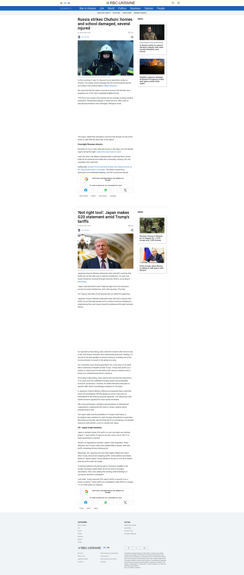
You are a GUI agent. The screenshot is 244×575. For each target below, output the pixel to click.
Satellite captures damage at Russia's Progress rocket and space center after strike (152, 80)
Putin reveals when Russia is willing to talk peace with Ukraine (151, 268)
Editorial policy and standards (109, 553)
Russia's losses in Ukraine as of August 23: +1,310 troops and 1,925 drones (151, 238)
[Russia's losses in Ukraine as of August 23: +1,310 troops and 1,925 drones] (152, 226)
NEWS (140, 19)
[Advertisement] (105, 120)
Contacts (103, 562)
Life (102, 8)
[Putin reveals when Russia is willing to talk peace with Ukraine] (152, 256)
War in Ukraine (87, 8)
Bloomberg (82, 282)
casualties (113, 196)
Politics (122, 8)
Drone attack (103, 196)
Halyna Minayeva (110, 86)
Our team (80, 562)
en (65, 3)
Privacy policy (104, 556)
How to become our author (108, 559)
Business (135, 8)
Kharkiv (93, 196)
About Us (80, 553)
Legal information (83, 559)
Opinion (148, 8)
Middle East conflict (104, 13)
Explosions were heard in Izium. (109, 152)
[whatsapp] (144, 548)
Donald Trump (127, 13)
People (161, 8)
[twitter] (136, 548)
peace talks (116, 13)
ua (61, 3)
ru (69, 3)
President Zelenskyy (140, 13)
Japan (96, 508)
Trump (81, 508)
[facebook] (128, 548)
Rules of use (81, 556)
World (111, 8)
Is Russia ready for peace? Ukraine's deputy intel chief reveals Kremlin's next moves (151, 48)
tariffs (89, 508)
